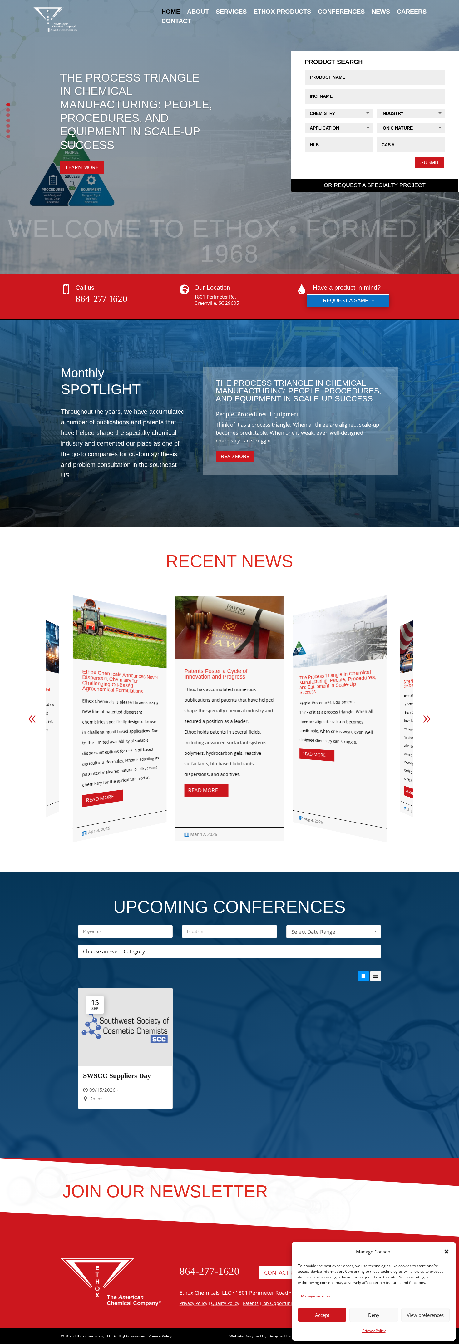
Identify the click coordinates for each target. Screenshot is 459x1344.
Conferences (341, 12)
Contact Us (281, 1272)
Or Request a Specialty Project (375, 185)
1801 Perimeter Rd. (215, 297)
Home (170, 12)
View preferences (425, 1315)
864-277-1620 (102, 299)
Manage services (316, 1296)
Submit (429, 162)
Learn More (82, 167)
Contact (176, 21)
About (198, 12)
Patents (251, 1303)
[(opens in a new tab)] (119, 661)
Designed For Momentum (290, 1336)
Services (231, 12)
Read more (100, 798)
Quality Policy (225, 1303)
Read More (235, 456)
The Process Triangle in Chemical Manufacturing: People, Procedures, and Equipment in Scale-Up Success (337, 682)
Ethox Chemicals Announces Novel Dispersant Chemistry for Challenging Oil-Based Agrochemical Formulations (120, 681)
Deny (373, 1315)
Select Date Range (313, 931)
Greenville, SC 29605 (216, 303)
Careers (412, 12)
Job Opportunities (280, 1303)
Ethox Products (282, 12)
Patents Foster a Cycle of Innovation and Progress (216, 674)
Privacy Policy (374, 1330)
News (381, 12)
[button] (446, 1251)
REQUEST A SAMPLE (349, 301)
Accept (322, 1315)
